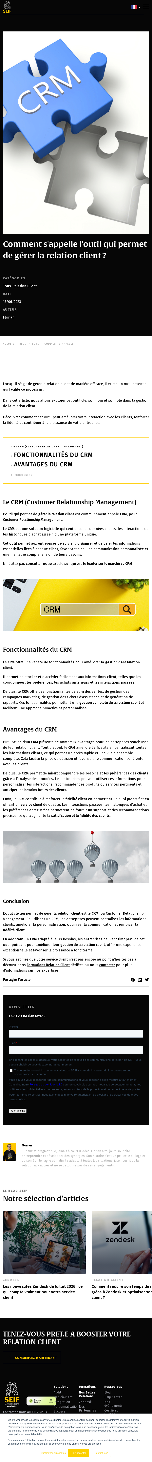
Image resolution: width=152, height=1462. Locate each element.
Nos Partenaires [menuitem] (87, 1408)
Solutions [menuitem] (61, 1387)
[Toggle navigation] (146, 7)
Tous (7, 286)
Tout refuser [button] (101, 1452)
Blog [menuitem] (107, 1392)
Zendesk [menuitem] (85, 1402)
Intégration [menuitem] (62, 1402)
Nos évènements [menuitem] (113, 1404)
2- (52, 456)
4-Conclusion (22, 475)
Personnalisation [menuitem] (63, 1407)
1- (47, 446)
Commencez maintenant (36, 1358)
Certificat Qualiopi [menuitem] (111, 1412)
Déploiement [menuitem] (63, 1397)
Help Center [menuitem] (113, 1397)
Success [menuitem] (59, 1411)
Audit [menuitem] (57, 1392)
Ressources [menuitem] (113, 1387)
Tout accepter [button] (78, 1452)
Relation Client (24, 286)
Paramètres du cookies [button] (53, 1452)
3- (42, 465)
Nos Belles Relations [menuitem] (87, 1394)
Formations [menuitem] (87, 1387)
